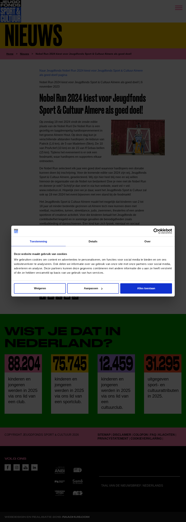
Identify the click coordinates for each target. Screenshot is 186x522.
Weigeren (40, 288)
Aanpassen (91, 288)
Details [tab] (93, 241)
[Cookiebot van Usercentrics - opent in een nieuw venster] (156, 231)
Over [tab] (147, 241)
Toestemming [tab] (38, 241)
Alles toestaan (146, 288)
